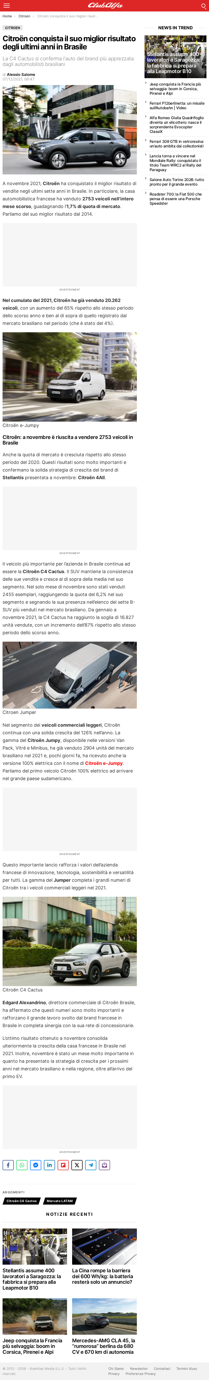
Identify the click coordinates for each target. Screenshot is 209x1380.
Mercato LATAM (60, 1201)
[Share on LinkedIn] (49, 1165)
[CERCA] (203, 6)
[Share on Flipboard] (63, 1165)
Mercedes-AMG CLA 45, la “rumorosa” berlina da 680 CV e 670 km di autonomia (103, 1346)
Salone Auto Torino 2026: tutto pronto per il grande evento (177, 182)
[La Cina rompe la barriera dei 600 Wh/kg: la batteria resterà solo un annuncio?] (104, 1247)
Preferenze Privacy (141, 1374)
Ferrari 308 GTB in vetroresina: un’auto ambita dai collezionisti (177, 143)
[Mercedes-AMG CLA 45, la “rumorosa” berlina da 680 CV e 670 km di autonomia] (104, 1316)
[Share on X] (77, 1165)
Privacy (114, 1374)
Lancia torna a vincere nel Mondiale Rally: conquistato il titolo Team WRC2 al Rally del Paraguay (175, 163)
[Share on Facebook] (8, 1165)
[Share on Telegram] (90, 1165)
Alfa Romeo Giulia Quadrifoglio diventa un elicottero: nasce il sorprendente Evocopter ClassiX (177, 124)
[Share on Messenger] (35, 1165)
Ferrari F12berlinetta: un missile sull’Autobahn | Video (177, 105)
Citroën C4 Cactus (22, 1201)
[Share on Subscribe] (104, 1165)
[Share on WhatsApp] (22, 1165)
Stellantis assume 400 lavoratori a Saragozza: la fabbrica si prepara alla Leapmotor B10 (32, 1279)
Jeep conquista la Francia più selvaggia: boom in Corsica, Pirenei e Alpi (32, 1346)
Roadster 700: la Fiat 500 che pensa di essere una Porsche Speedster (176, 199)
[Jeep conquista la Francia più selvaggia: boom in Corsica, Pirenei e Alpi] (35, 1316)
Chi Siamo (116, 1369)
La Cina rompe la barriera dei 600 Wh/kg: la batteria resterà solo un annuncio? (102, 1276)
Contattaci (162, 1369)
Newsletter (139, 1369)
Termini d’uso (186, 1369)
